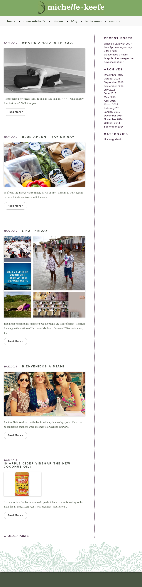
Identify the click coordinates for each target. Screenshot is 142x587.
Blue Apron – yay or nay (118, 47)
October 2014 (112, 122)
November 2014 (113, 119)
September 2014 (114, 126)
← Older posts (16, 536)
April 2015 (110, 100)
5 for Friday (110, 50)
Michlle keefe (71, 8)
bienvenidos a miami (116, 54)
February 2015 (112, 108)
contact (114, 21)
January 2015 (112, 111)
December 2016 (113, 74)
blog (74, 21)
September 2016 (114, 82)
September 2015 (114, 85)
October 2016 (112, 78)
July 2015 (109, 89)
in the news (93, 21)
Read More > (15, 111)
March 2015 (111, 104)
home (11, 21)
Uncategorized (112, 139)
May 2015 (110, 97)
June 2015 (110, 93)
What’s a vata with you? (118, 43)
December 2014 (113, 115)
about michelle (34, 21)
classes (58, 21)
